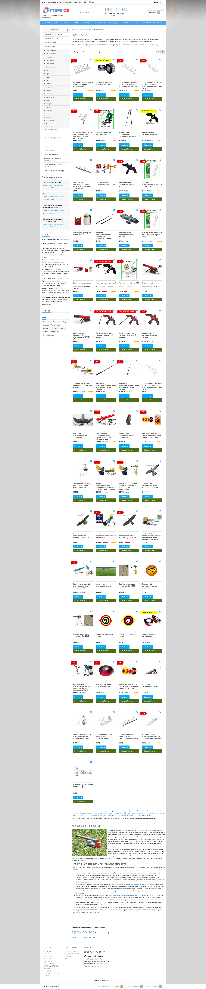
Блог (93, 2)
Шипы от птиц (49, 63)
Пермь (91, 815)
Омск (162, 811)
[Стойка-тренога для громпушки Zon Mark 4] (83, 620)
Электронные (49, 60)
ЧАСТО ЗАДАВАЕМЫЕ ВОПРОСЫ (118, 23)
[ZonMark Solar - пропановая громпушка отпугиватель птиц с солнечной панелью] (152, 520)
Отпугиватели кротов (51, 38)
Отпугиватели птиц (50, 46)
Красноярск (151, 811)
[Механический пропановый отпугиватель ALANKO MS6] (83, 319)
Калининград (147, 815)
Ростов (74, 813)
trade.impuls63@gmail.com (113, 16)
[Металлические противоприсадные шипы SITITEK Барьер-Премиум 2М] (83, 169)
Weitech (47, 100)
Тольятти (144, 813)
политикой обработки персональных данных (97, 965)
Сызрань (107, 813)
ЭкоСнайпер (49, 94)
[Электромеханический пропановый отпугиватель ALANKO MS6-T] (83, 269)
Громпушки (48, 104)
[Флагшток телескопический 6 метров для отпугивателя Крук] (106, 219)
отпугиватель (61, 328)
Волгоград (113, 813)
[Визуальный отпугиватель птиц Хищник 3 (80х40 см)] (152, 470)
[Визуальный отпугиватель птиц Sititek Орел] (83, 420)
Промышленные (50, 114)
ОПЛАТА (56, 23)
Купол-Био (48, 87)
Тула (131, 815)
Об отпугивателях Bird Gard (52, 182)
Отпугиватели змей (50, 42)
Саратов (80, 815)
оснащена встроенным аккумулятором (137, 884)
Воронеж (126, 811)
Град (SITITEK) (50, 97)
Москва (119, 811)
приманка (56, 332)
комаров (57, 322)
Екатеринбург (122, 813)
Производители (49, 150)
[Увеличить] (137, 411)
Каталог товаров (51, 30)
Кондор (47, 84)
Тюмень (74, 815)
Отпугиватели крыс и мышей (53, 34)
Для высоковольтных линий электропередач (53, 125)
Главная (74, 30)
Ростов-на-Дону (82, 813)
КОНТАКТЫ (135, 23)
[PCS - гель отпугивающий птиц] (152, 670)
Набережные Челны (113, 815)
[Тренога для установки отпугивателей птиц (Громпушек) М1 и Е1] (83, 721)
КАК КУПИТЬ (67, 23)
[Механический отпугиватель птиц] (106, 570)
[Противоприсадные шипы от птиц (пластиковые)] (106, 721)
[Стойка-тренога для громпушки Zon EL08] (129, 570)
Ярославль (152, 813)
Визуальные (49, 117)
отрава (46, 332)
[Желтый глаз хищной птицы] (129, 620)
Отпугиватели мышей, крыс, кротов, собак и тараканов (62, 2)
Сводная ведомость (49, 194)
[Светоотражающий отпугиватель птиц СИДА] (106, 169)
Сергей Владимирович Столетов (53, 185)
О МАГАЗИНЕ (88, 23)
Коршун (47, 77)
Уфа (128, 813)
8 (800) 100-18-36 (116, 9)
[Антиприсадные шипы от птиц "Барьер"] (83, 771)
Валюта (158, 2)
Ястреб (47, 107)
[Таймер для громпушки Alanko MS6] (83, 219)
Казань (133, 813)
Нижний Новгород (100, 815)
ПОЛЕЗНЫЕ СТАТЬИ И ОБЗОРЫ (152, 23)
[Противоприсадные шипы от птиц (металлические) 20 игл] (129, 721)
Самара (86, 815)
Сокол (47, 80)
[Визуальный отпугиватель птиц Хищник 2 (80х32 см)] (83, 520)
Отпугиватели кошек (50, 134)
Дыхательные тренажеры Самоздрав (52, 159)
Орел (136, 815)
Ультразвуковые (50, 53)
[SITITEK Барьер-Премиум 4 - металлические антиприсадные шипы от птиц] (152, 369)
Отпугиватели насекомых (52, 142)
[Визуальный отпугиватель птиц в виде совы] (152, 570)
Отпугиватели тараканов (52, 138)
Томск (157, 811)
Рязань (140, 815)
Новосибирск (141, 811)
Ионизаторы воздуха (51, 154)
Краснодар (133, 811)
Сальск (90, 813)
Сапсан (47, 70)
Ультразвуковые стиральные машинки (53, 165)
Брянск (138, 813)
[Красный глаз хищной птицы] (106, 620)
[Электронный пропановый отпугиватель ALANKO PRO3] (152, 269)
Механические (49, 120)
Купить (77, 95)
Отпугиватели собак (50, 130)
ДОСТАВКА (47, 23)
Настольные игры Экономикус (54, 171)
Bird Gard (48, 90)
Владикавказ (125, 815)
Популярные (87, 52)
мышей (46, 325)
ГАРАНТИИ (77, 23)
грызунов (47, 322)
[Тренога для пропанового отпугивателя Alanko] (129, 119)
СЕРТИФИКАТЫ (100, 23)
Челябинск (159, 813)
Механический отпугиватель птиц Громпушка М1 (93, 873)
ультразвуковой (49, 335)
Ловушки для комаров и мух (53, 146)
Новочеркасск (98, 813)
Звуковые (48, 57)
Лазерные (48, 110)
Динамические (50, 67)
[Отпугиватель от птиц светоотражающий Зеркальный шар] (83, 470)
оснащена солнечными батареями (125, 895)
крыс (66, 322)
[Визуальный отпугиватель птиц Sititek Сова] (129, 420)
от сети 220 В (48, 328)
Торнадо (48, 74)
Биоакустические (50, 50)
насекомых (56, 325)
